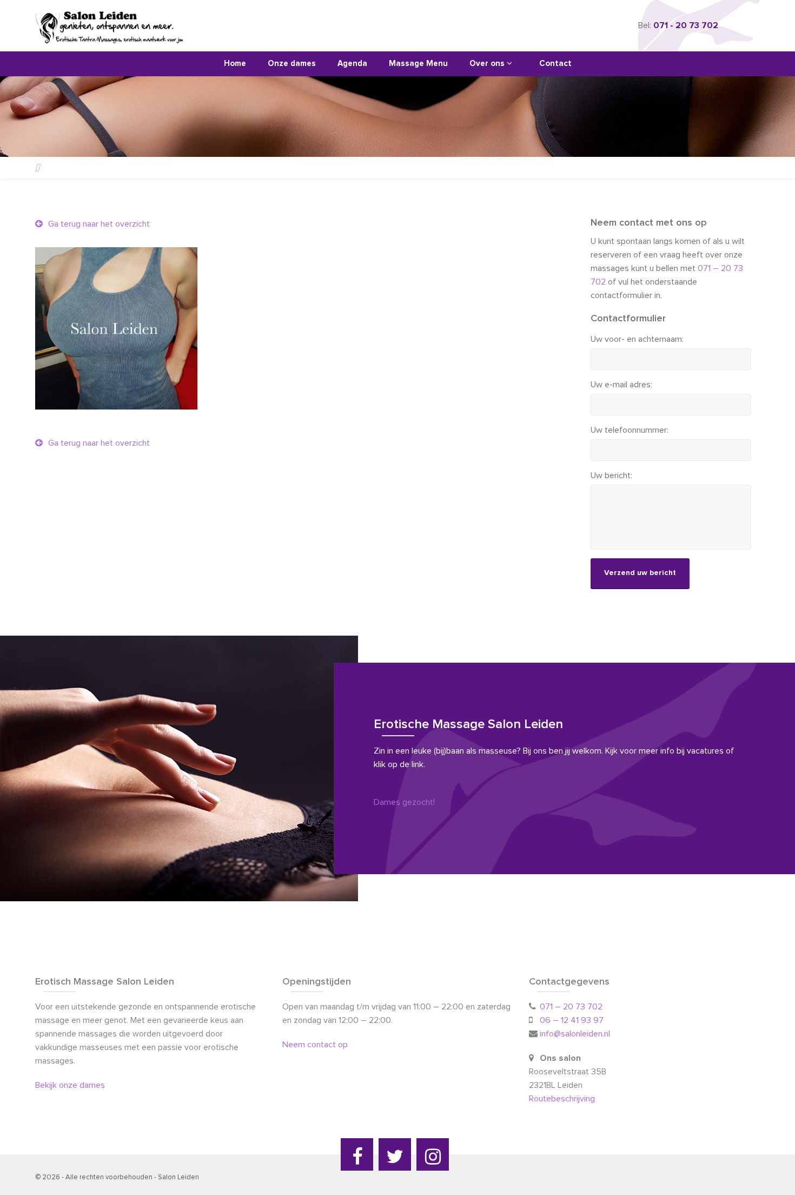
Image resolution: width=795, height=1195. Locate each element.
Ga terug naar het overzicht (98, 224)
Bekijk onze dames (70, 1085)
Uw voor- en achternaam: (637, 339)
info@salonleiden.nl (575, 1033)
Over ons (488, 64)
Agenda (352, 64)
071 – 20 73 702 (571, 1006)
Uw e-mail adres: (621, 384)
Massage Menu (418, 64)
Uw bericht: (611, 475)
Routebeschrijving (563, 1098)
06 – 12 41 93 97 (572, 1020)
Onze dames (292, 64)
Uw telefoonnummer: (629, 430)
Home (235, 64)
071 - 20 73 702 (685, 25)
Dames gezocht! (404, 802)
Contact (555, 64)
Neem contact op (315, 1044)
